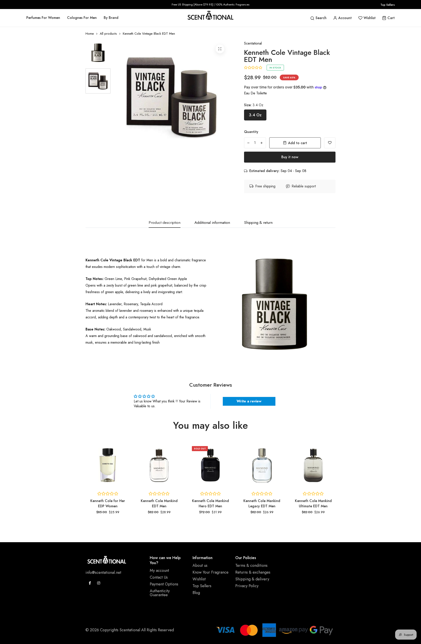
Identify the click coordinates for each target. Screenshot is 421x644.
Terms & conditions (251, 565)
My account (159, 570)
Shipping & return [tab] (258, 223)
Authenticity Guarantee (160, 593)
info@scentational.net (103, 572)
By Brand (111, 17)
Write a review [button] (249, 401)
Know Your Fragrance (210, 572)
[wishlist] (329, 142)
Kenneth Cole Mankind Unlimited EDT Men (313, 503)
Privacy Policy (247, 586)
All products (108, 34)
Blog (196, 593)
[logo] (210, 15)
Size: (253, 105)
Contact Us (159, 577)
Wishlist (199, 579)
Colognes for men (82, 17)
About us (200, 565)
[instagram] (98, 583)
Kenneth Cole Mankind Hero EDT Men (159, 503)
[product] (220, 49)
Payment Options (164, 584)
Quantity (251, 131)
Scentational (253, 43)
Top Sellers (387, 4)
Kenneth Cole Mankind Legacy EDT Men (210, 503)
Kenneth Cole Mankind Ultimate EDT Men (261, 503)
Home (90, 34)
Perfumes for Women (43, 17)
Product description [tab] (164, 223)
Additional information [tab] (212, 223)
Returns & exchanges (252, 572)
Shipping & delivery (252, 579)
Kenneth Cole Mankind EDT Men (107, 503)
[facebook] (90, 583)
